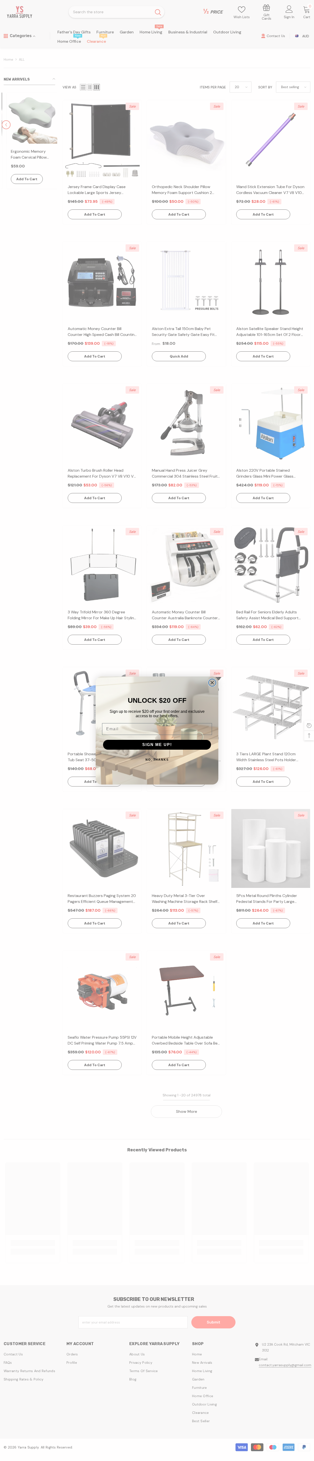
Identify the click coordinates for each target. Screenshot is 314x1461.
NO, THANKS (157, 759)
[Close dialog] (212, 682)
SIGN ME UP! (157, 745)
